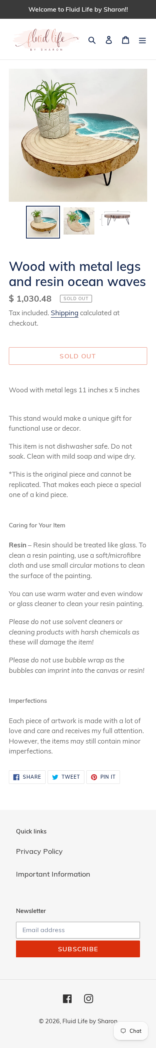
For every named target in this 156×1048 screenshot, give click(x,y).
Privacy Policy (39, 851)
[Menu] (142, 39)
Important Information (53, 874)
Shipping (64, 312)
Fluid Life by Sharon (90, 1021)
